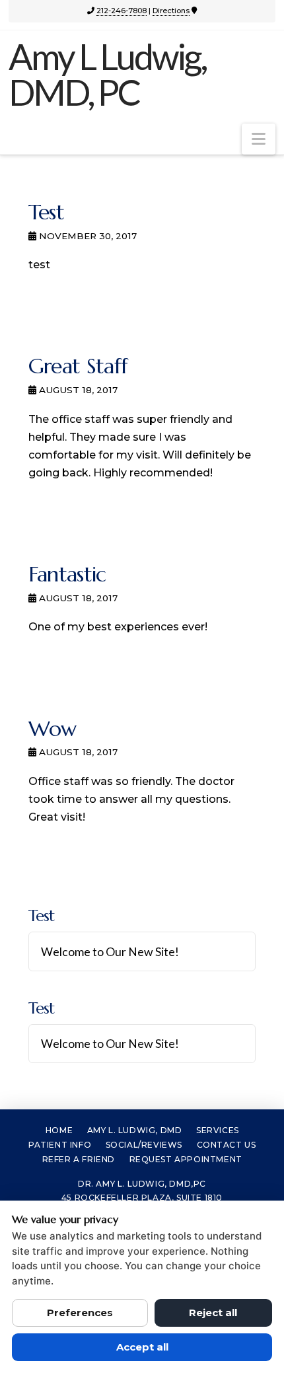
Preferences (80, 1312)
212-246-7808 (121, 10)
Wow (52, 729)
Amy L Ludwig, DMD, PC (107, 74)
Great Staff (77, 366)
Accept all (142, 1347)
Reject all (213, 1312)
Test (46, 212)
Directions (171, 10)
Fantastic (67, 574)
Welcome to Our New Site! (110, 952)
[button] (258, 139)
